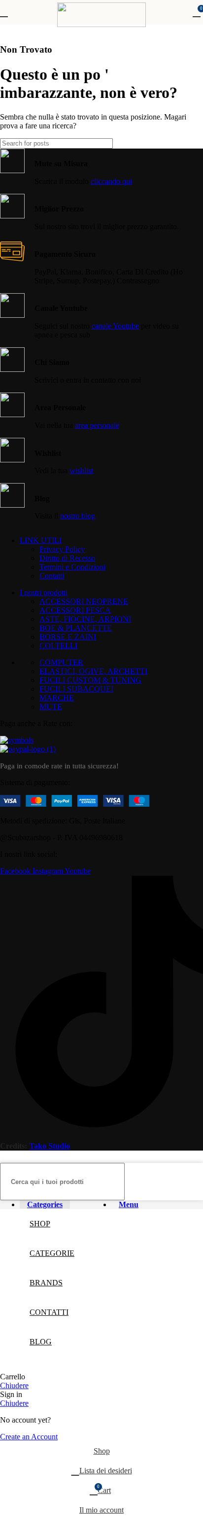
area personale (97, 425)
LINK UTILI (41, 540)
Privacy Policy (62, 549)
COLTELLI (58, 645)
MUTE (50, 706)
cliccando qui (111, 181)
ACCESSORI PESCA (75, 610)
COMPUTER (61, 662)
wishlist (81, 470)
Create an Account (29, 1436)
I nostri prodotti (44, 592)
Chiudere (14, 1385)
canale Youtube (115, 326)
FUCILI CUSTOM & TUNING (90, 680)
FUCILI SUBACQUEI (76, 689)
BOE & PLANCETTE (75, 628)
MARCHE (56, 698)
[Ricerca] (191, 143)
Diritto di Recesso (67, 558)
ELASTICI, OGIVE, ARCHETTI (93, 671)
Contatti (51, 576)
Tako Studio (49, 1146)
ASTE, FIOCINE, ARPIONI (85, 619)
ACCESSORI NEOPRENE (83, 601)
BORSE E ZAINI (67, 637)
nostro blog (77, 516)
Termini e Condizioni (72, 567)
